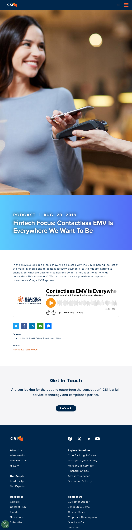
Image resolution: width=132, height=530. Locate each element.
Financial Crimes (78, 471)
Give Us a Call (76, 522)
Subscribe (16, 522)
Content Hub (18, 507)
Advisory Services (79, 476)
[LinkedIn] (32, 326)
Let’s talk (66, 408)
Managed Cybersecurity (82, 460)
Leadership (17, 481)
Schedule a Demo (79, 507)
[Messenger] (48, 326)
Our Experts (17, 486)
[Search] (118, 4)
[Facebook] (24, 326)
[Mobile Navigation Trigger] (126, 4)
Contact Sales (76, 512)
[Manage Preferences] (5, 524)
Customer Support (79, 501)
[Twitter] (16, 326)
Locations (74, 527)
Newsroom (16, 517)
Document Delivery (80, 481)
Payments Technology (25, 349)
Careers (15, 501)
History (14, 465)
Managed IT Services (81, 465)
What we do (17, 455)
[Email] (40, 326)
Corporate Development (83, 517)
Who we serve (19, 460)
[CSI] (12, 5)
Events (14, 512)
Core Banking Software (82, 455)
